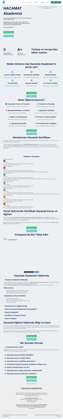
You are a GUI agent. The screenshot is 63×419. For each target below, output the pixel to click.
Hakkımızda (43, 2)
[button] (32, 2)
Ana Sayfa (23, 2)
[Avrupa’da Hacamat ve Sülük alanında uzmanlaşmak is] (38, 251)
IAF (17, 145)
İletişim (47, 2)
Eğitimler (36, 2)
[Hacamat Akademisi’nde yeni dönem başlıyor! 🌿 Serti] (24, 256)
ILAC (20, 145)
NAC (15, 145)
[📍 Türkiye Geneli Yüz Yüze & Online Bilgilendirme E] (10, 252)
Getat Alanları (29, 2)
